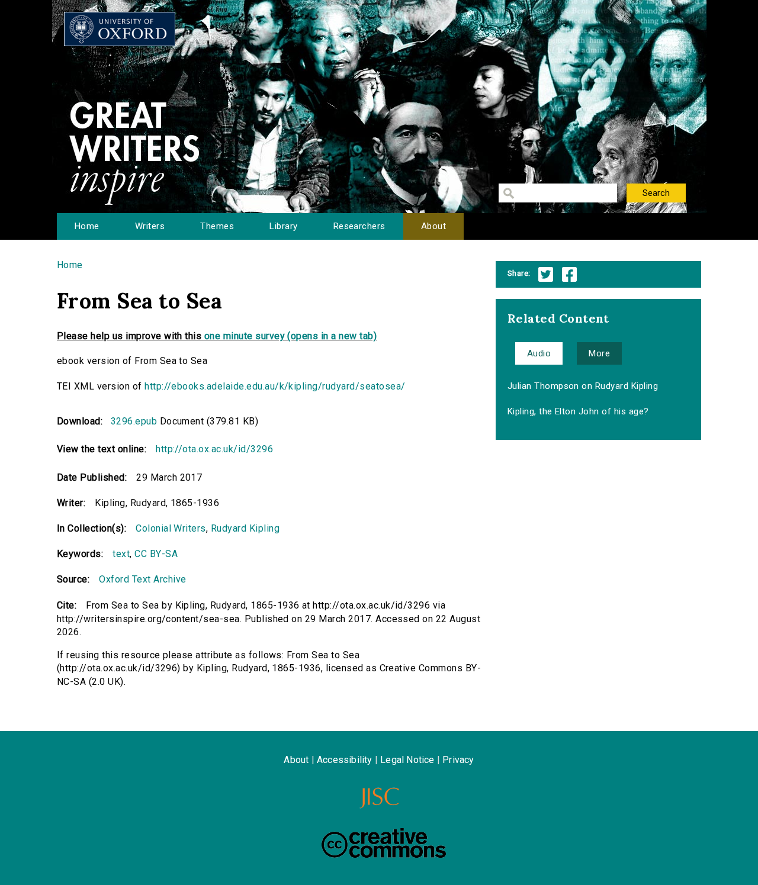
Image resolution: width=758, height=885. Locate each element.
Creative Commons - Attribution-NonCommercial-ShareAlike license (384, 843)
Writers (150, 226)
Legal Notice (407, 759)
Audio (539, 353)
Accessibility (344, 759)
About (433, 226)
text (121, 553)
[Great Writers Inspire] (119, 29)
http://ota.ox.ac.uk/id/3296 (214, 449)
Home (87, 226)
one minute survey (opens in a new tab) (290, 336)
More (599, 353)
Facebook (569, 274)
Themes (217, 226)
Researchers (359, 226)
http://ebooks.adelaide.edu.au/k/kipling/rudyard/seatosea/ (274, 386)
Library (283, 226)
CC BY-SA (156, 553)
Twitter (545, 274)
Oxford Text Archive (142, 579)
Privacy (458, 759)
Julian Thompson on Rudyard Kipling (583, 386)
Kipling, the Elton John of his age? (578, 411)
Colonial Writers (171, 528)
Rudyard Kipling (245, 528)
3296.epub (134, 421)
